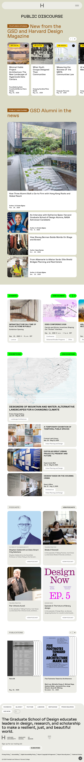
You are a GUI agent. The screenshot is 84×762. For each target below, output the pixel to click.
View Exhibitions (68, 354)
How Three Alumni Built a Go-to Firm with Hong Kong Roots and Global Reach (39, 194)
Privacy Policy (6, 754)
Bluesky (19, 707)
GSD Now (6, 711)
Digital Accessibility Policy (28, 754)
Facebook (7, 707)
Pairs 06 (12, 679)
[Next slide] (75, 39)
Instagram (52, 707)
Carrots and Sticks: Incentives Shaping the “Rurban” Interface (59, 327)
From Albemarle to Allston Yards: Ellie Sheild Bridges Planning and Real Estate (51, 260)
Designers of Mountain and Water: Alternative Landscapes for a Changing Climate (42, 408)
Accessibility (15, 754)
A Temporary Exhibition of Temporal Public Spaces (57, 428)
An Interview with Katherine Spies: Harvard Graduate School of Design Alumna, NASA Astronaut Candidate (50, 217)
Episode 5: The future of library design (58, 607)
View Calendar (59, 296)
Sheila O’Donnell (51, 550)
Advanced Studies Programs (55, 340)
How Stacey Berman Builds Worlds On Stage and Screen (51, 238)
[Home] (17, 737)
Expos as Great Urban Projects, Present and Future (56, 453)
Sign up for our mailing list (12, 744)
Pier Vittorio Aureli (17, 606)
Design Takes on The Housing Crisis (59, 477)
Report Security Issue (63, 754)
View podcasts (69, 507)
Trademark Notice (77, 754)
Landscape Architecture (19, 419)
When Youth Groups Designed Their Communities (41, 71)
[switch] (17, 711)
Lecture (13, 340)
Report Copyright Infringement (46, 754)
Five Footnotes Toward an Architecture (58, 679)
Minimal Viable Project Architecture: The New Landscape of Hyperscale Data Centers (18, 73)
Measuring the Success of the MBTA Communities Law (65, 71)
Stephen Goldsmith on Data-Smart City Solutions (24, 551)
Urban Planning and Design (54, 444)
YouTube (30, 707)
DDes (70, 340)
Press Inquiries (67, 707)
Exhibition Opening (22, 327)
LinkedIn (40, 707)
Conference (50, 336)
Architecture (49, 490)
